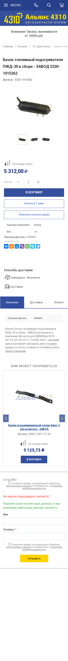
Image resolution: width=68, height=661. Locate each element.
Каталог (23, 46)
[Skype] (32, 246)
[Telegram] (38, 246)
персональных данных (18, 486)
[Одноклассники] (11, 246)
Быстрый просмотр (36, 418)
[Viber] (22, 246)
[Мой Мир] (17, 246)
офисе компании (15, 351)
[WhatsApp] (27, 246)
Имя (5, 514)
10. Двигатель (41, 46)
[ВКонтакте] (6, 246)
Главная (8, 46)
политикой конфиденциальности (42, 487)
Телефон (9, 529)
